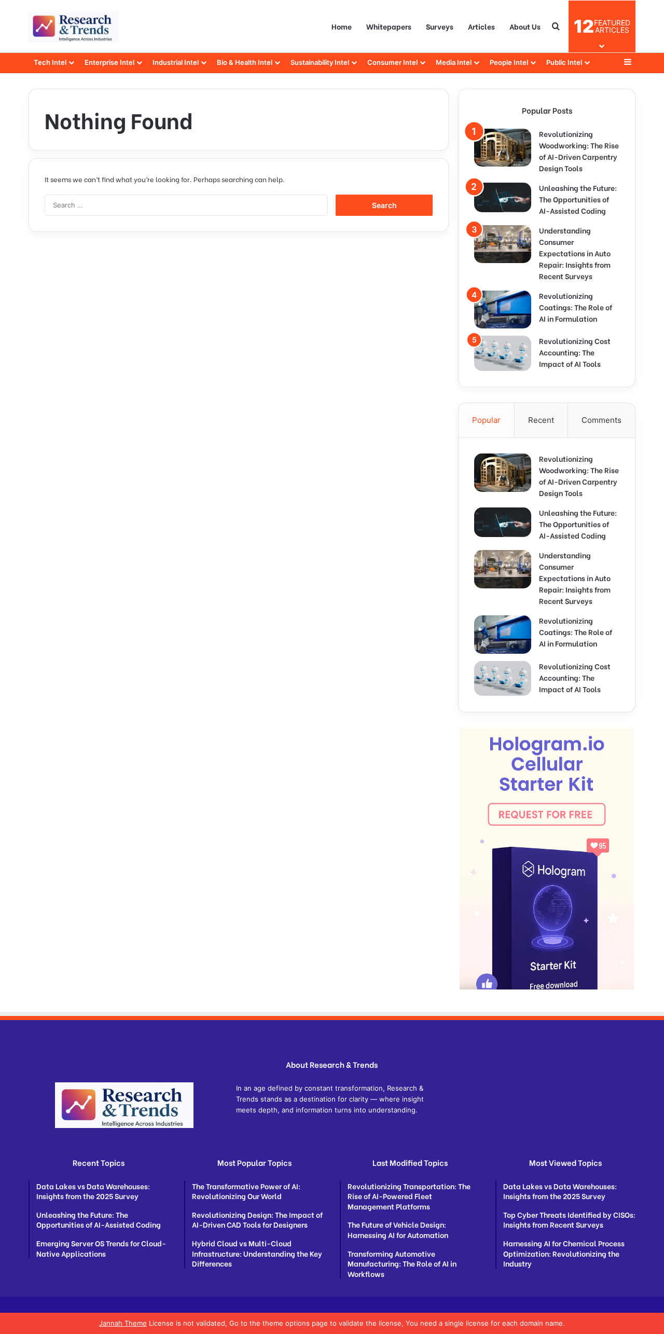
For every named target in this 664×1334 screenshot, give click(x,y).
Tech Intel (50, 62)
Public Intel (564, 62)
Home (341, 26)
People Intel (509, 62)
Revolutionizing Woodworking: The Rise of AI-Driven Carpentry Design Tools (579, 150)
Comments (601, 420)
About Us (525, 26)
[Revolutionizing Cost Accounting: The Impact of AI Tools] (502, 353)
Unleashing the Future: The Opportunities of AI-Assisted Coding (578, 199)
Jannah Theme (123, 1323)
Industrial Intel (176, 62)
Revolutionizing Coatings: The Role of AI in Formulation (575, 307)
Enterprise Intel (109, 62)
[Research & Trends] (74, 26)
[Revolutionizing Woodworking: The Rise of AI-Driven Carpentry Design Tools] (502, 148)
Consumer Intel (392, 62)
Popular (486, 420)
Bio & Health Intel (244, 62)
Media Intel (454, 62)
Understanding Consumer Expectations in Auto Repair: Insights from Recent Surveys (575, 253)
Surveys (439, 26)
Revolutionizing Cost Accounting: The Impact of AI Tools (575, 352)
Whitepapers (388, 26)
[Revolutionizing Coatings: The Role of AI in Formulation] (502, 309)
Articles (481, 26)
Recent (541, 420)
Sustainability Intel (319, 62)
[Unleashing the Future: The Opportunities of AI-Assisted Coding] (502, 197)
